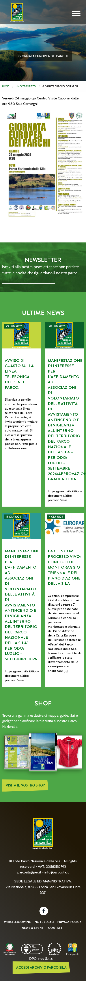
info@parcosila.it (57, 872)
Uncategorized (26, 86)
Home (5, 86)
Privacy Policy (69, 922)
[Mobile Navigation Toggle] (76, 13)
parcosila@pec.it (29, 872)
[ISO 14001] (32, 949)
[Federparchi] (72, 949)
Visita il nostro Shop (25, 785)
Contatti (56, 928)
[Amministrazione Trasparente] (10, 949)
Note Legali (44, 922)
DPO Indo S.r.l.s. (41, 958)
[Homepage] (15, 16)
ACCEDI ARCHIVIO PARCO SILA (41, 967)
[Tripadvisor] (54, 949)
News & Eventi (33, 928)
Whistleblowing (17, 922)
